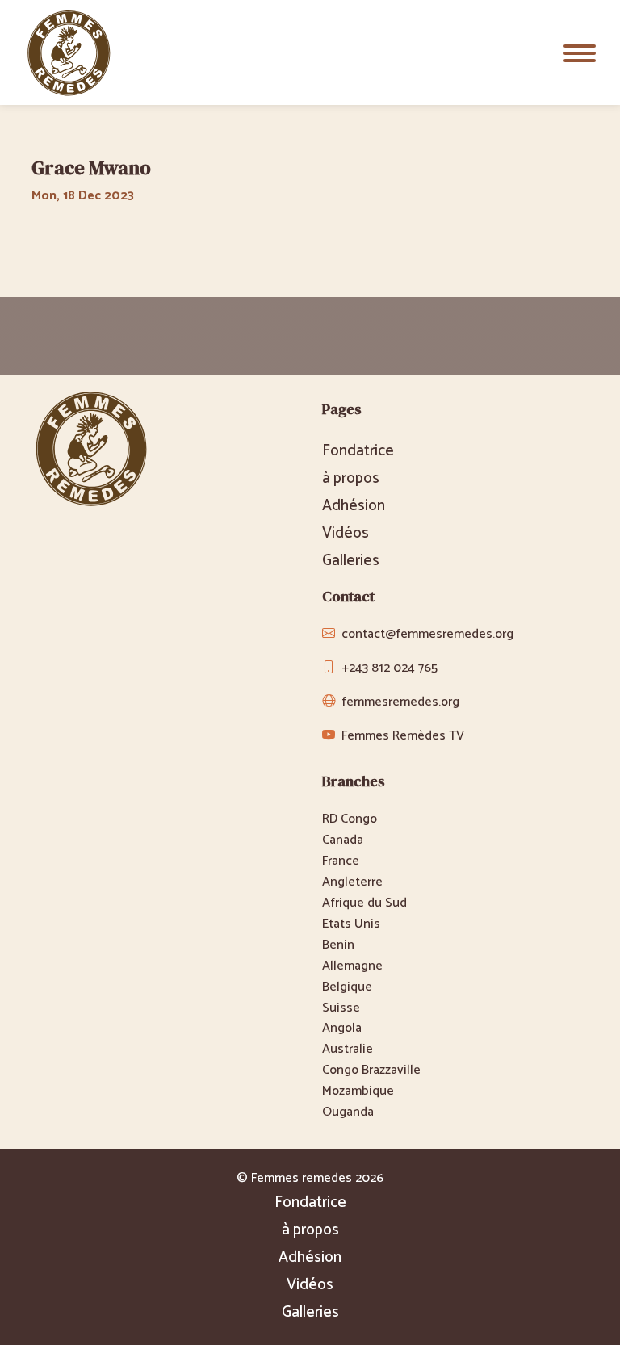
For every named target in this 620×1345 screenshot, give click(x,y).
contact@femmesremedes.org (427, 634)
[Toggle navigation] (579, 52)
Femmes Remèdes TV (402, 736)
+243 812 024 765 (389, 668)
